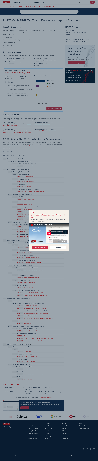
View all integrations (40, 247)
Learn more (58, 247)
